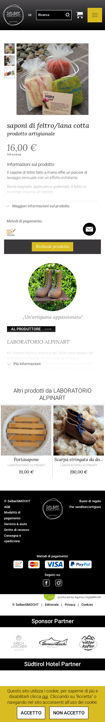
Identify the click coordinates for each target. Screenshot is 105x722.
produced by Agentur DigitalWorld (79, 597)
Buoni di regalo (90, 501)
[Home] (13, 15)
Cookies (87, 605)
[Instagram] (58, 582)
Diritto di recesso (16, 530)
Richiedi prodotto (52, 246)
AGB (7, 507)
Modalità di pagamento (12, 515)
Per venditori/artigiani (85, 507)
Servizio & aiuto (15, 524)
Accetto (31, 713)
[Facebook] (46, 582)
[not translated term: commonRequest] (89, 229)
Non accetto (69, 713)
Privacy (70, 605)
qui (45, 696)
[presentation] (11, 440)
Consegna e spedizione (12, 538)
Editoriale (52, 605)
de (30, 15)
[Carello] (79, 15)
